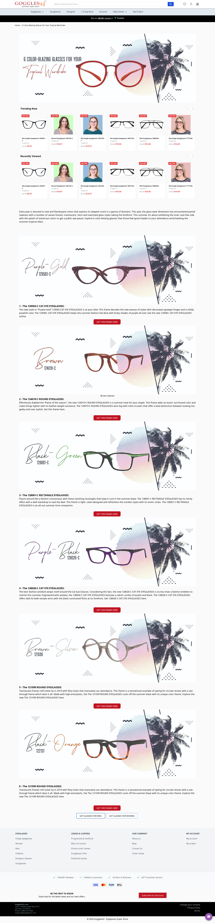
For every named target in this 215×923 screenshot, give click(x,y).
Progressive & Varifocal (82, 838)
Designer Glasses (23, 858)
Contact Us (137, 848)
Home (17, 25)
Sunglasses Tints (79, 853)
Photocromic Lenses (80, 848)
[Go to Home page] (30, 4)
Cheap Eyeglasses (23, 838)
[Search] (171, 4)
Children (19, 853)
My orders (191, 843)
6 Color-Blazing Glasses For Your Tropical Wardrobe (43, 25)
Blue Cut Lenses (78, 843)
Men (17, 848)
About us (136, 838)
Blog (134, 843)
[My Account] (191, 4)
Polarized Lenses (79, 858)
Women (19, 843)
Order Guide (138, 853)
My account (191, 838)
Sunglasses (20, 863)
